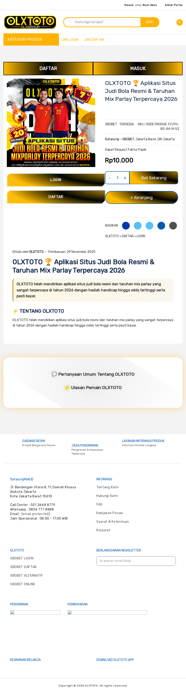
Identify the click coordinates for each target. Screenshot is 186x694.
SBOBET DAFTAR (23, 567)
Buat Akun (150, 5)
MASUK (138, 68)
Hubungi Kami (107, 496)
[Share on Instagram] (147, 225)
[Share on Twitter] (136, 225)
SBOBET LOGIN (21, 558)
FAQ (99, 504)
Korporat (103, 530)
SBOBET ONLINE (22, 584)
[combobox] (102, 22)
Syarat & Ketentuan (112, 522)
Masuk (129, 5)
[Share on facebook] (124, 225)
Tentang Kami (107, 487)
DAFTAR (48, 68)
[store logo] (30, 21)
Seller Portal (174, 5)
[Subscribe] (169, 561)
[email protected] (36, 514)
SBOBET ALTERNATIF (26, 576)
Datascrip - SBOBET (119, 139)
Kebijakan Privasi (109, 513)
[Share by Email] (159, 225)
